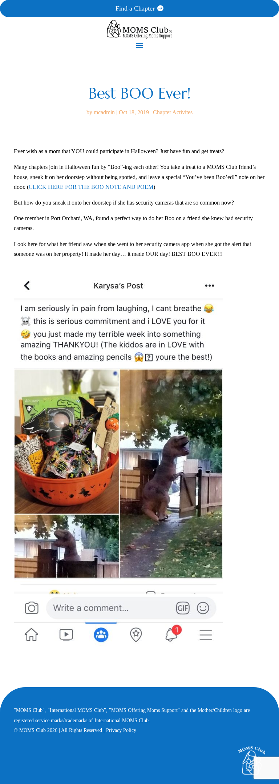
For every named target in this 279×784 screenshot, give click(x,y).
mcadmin (104, 112)
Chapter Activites (173, 112)
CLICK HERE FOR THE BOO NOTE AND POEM (91, 187)
